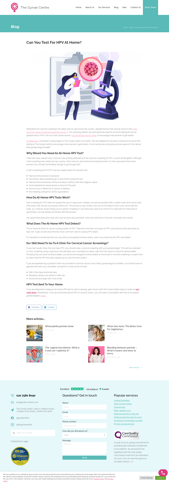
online (43, 296)
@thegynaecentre (24, 424)
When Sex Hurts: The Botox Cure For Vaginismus (124, 327)
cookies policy (99, 479)
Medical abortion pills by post (128, 417)
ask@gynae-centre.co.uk (27, 402)
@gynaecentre (22, 418)
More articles (134, 367)
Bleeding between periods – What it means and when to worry (122, 350)
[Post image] (34, 333)
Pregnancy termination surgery (128, 420)
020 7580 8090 (26, 395)
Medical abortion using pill (126, 414)
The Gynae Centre (35, 7)
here (131, 461)
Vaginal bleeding (122, 400)
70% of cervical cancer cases (84, 135)
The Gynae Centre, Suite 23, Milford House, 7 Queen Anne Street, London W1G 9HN (35, 410)
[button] (33, 307)
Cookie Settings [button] (146, 478)
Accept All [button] (160, 478)
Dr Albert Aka (32, 141)
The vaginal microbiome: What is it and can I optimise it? (62, 349)
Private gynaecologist (124, 424)
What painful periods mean (59, 326)
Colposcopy (119, 407)
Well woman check (123, 404)
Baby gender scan (122, 410)
